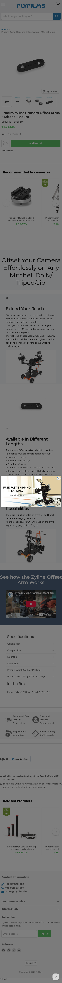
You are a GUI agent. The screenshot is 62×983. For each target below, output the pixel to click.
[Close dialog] (58, 478)
